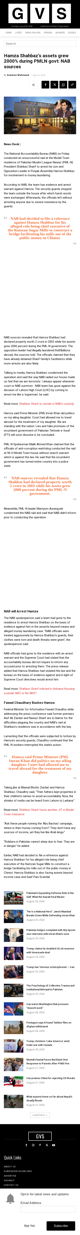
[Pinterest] (39, 1145)
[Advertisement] (40, 290)
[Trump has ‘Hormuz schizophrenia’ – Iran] (13, 972)
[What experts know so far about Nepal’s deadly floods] (13, 1101)
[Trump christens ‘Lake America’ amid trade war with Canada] (13, 1046)
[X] (54, 85)
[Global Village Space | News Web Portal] (39, 13)
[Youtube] (53, 1145)
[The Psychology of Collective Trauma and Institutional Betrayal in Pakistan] (13, 990)
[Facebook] (45, 85)
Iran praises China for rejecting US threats (50, 1078)
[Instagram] (33, 1145)
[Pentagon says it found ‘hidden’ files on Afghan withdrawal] (13, 1027)
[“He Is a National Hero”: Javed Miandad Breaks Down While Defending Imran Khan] (13, 916)
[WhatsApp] (63, 85)
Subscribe (61, 1225)
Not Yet (29, 1225)
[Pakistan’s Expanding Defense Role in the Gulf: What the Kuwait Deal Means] (13, 898)
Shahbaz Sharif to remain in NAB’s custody (46, 403)
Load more (39, 1115)
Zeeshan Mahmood (18, 74)
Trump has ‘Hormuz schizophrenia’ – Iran (50, 967)
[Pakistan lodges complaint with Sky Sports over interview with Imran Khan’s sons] (13, 935)
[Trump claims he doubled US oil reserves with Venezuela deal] (13, 953)
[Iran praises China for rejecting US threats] (13, 1081)
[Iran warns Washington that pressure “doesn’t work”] (13, 1009)
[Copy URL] (72, 85)
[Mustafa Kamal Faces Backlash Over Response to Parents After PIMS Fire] (13, 1064)
